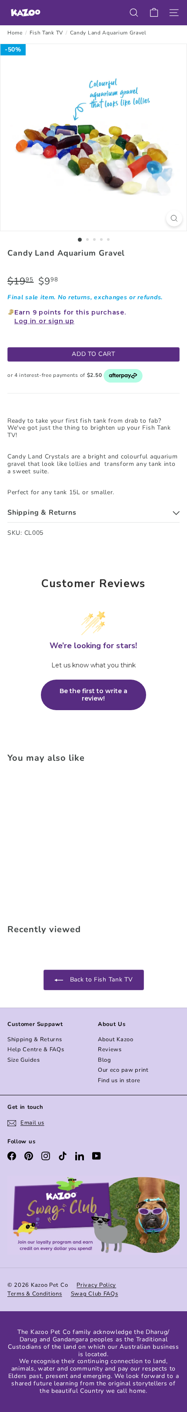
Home (15, 33)
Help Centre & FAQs (35, 1049)
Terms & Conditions (34, 1294)
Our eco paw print (123, 1070)
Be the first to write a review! (93, 695)
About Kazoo (116, 1039)
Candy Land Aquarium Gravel (108, 33)
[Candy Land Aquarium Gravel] (62, 841)
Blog (104, 1060)
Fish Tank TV (46, 33)
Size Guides (23, 1060)
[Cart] (154, 12)
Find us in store (119, 1080)
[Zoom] (174, 218)
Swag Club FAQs (94, 1294)
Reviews (110, 1049)
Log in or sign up (44, 321)
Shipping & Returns (34, 1039)
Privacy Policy (96, 1285)
